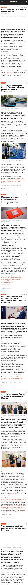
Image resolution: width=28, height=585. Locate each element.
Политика (7, 3)
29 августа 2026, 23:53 (5, 205)
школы (19, 382)
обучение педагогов (14, 493)
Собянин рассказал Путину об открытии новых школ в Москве (12, 378)
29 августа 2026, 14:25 (5, 532)
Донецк (14, 382)
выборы (3, 285)
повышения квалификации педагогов (10, 374)
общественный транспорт (16, 185)
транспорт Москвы (5, 185)
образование (4, 382)
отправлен (10, 72)
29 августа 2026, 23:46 (5, 304)
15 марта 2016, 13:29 (5, 13)
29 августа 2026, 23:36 (5, 400)
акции (8, 285)
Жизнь (21, 3)
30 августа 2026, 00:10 (5, 93)
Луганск (10, 382)
